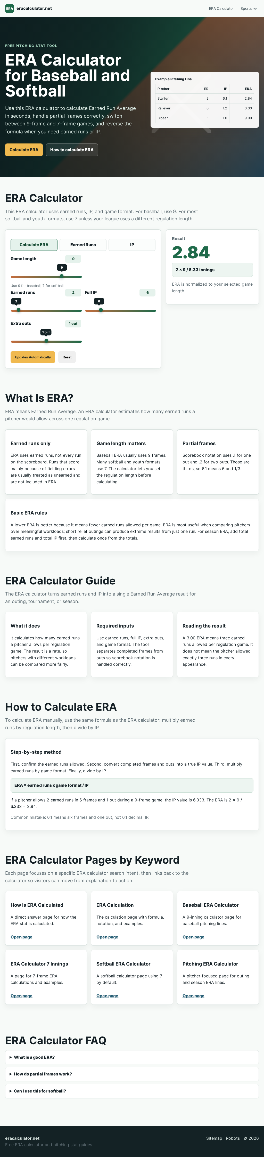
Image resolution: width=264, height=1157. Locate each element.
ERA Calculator (221, 8)
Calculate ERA (24, 149)
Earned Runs (83, 244)
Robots (233, 1138)
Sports (246, 8)
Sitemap (214, 1138)
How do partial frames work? (43, 1073)
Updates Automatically (33, 357)
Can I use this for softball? (40, 1091)
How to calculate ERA (72, 149)
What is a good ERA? (34, 1057)
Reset (67, 357)
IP (132, 244)
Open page (21, 936)
